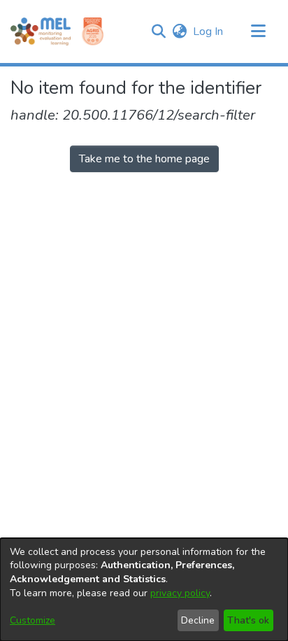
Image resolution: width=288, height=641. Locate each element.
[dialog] (144, 589)
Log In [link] (208, 31)
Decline (198, 620)
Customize (32, 620)
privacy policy (180, 593)
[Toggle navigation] (258, 31)
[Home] (40, 31)
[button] (158, 31)
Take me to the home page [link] (144, 159)
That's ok (248, 620)
